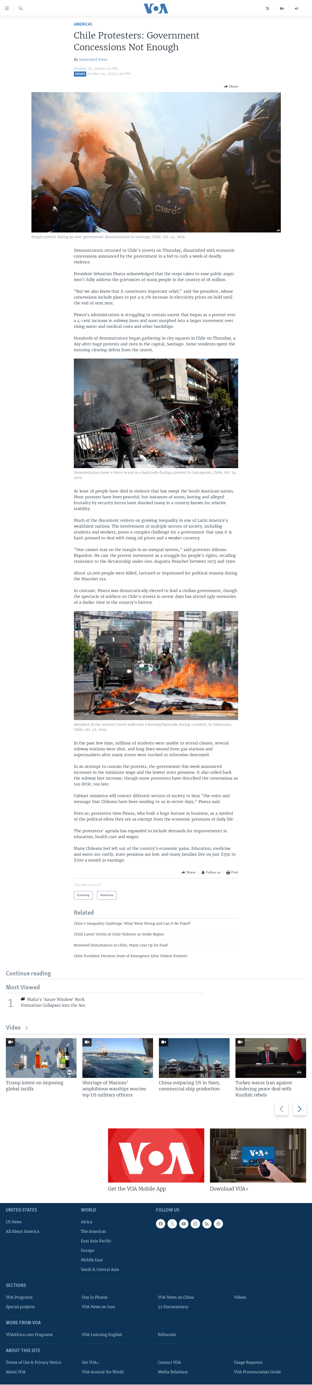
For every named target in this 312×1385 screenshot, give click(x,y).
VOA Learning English (102, 1334)
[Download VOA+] (258, 1155)
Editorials (167, 1334)
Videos (240, 1297)
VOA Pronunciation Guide (257, 1372)
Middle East (92, 1260)
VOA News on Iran (98, 1307)
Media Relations (173, 1372)
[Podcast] (218, 1223)
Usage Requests (248, 1362)
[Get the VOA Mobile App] (156, 1155)
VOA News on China (176, 1297)
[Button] (231, 87)
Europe (87, 1250)
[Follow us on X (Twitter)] (172, 1223)
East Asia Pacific (96, 1241)
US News (14, 1222)
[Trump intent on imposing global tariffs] (41, 1058)
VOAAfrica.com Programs (29, 1334)
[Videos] (282, 8)
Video (13, 1028)
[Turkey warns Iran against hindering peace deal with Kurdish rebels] (270, 1058)
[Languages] (267, 8)
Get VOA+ (90, 1362)
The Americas (93, 1231)
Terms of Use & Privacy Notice (33, 1362)
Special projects (20, 1307)
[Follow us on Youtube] (183, 1223)
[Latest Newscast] (297, 8)
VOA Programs (19, 1297)
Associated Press (93, 59)
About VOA (16, 1372)
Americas (83, 24)
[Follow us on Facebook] (160, 1223)
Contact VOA (169, 1362)
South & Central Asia (100, 1269)
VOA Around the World (103, 1372)
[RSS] (207, 1223)
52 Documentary (173, 1307)
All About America (22, 1231)
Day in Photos (94, 1297)
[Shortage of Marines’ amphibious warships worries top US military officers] (117, 1058)
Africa (86, 1222)
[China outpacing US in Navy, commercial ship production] (194, 1058)
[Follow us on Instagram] (195, 1223)
